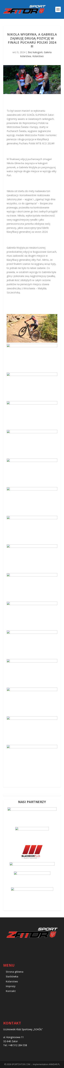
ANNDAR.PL (54, 1064)
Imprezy (11, 986)
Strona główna (14, 971)
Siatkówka (12, 976)
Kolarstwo (38, 56)
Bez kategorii (35, 52)
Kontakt (11, 991)
